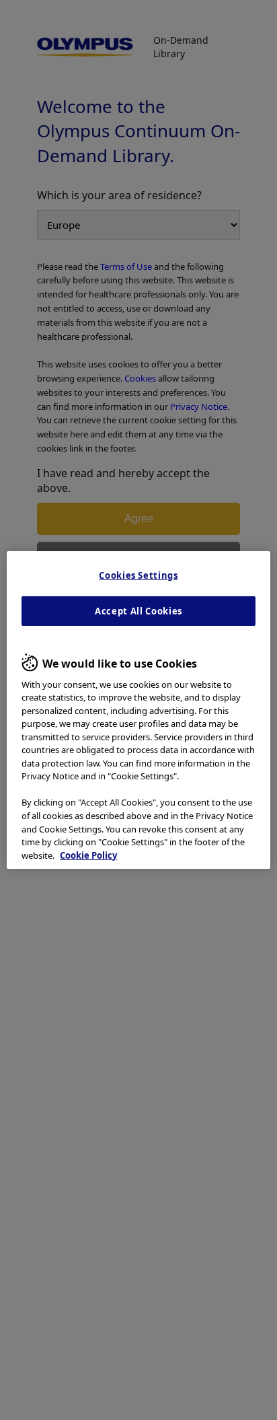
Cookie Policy (88, 855)
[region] (138, 710)
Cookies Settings (138, 575)
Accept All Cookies (138, 611)
